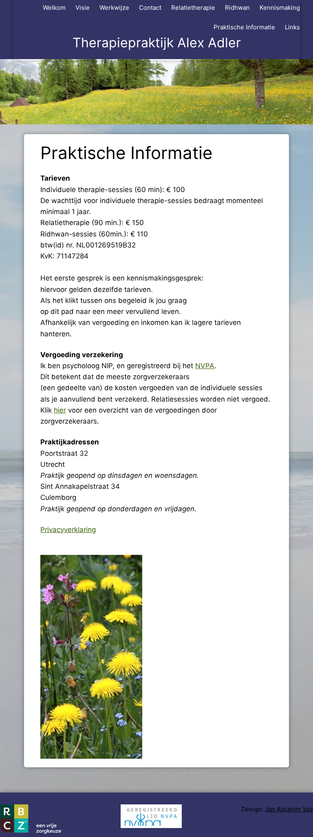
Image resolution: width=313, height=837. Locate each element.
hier (60, 410)
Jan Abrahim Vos (289, 809)
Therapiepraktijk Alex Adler (157, 43)
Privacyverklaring (68, 530)
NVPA (204, 366)
